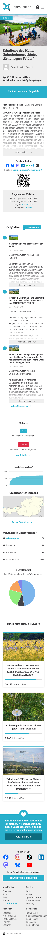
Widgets (30, 894)
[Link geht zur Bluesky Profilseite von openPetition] (17, 865)
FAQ (28, 891)
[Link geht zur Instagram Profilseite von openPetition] (17, 857)
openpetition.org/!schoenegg (26, 170)
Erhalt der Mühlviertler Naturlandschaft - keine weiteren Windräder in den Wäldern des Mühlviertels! (24, 784)
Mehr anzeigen (22, 152)
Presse (6, 900)
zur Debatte (21, 455)
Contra (23, 444)
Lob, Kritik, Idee (10, 903)
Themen (6, 922)
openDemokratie (33, 897)
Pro (24, 430)
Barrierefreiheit (32, 925)
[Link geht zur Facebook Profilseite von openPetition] (5, 857)
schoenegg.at (12, 538)
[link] (42, 7)
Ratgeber (7, 913)
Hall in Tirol (27, 204)
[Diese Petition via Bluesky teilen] (13, 165)
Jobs (5, 894)
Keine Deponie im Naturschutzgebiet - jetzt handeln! (23, 727)
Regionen (7, 925)
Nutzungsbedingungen (36, 916)
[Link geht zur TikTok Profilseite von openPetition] (29, 857)
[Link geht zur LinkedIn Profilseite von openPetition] (41, 857)
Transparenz (32, 913)
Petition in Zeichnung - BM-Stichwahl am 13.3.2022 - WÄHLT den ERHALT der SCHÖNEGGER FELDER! (26, 300)
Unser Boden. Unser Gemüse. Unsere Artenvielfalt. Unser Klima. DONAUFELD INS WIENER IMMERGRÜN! (23, 670)
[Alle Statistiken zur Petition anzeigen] (23, 516)
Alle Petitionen (9, 916)
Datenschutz (32, 919)
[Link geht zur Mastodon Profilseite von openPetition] (5, 865)
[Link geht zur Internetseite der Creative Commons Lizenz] (4, 933)
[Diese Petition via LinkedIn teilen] (23, 165)
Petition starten (10, 919)
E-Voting (30, 903)
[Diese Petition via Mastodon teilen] (18, 165)
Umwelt (28, 207)
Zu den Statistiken (21, 522)
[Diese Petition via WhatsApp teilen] (28, 165)
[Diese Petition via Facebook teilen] (8, 165)
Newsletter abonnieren (23, 878)
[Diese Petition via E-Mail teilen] (37, 165)
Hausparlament (33, 900)
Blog (5, 897)
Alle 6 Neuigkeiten (20, 406)
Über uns (7, 891)
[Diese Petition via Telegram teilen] (33, 165)
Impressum (31, 922)
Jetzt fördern (23, 837)
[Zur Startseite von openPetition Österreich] (17, 7)
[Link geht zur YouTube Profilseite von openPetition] (29, 865)
